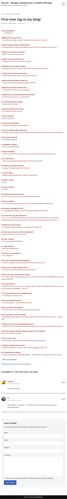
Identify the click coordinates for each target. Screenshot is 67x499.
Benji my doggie (7, 118)
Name (6, 433)
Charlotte (47, 354)
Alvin (52, 354)
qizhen (59, 354)
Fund (29, 277)
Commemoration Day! (39, 340)
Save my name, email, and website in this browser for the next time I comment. (29, 478)
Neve (25, 497)
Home (3, 14)
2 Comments (21, 23)
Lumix (18, 111)
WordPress (39, 497)
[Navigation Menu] (64, 3)
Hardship (25, 277)
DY (22, 347)
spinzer (5, 23)
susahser (10, 381)
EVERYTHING (10, 139)
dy (8, 398)
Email (6, 440)
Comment (7, 455)
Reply (64, 382)
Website (6, 447)
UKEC (11, 47)
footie (40, 203)
